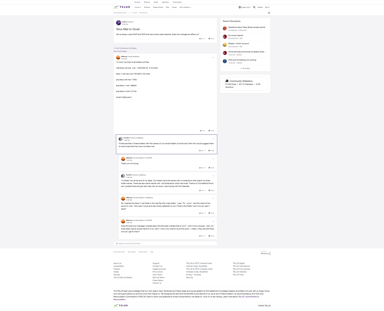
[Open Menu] (269, 12)
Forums (135, 12)
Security (189, 277)
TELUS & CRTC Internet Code (199, 263)
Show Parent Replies (120, 51)
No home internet (235, 35)
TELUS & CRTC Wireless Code (199, 269)
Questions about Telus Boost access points (246, 27)
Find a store (158, 272)
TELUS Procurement (241, 269)
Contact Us (157, 266)
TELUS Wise (238, 275)
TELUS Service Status (123, 277)
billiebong (124, 56)
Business (147, 2)
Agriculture (165, 2)
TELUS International (241, 266)
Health (156, 2)
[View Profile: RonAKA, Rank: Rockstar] (121, 139)
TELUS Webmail (239, 272)
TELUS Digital (238, 263)
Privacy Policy (142, 252)
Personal (137, 2)
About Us (118, 263)
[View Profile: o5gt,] (225, 37)
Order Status (158, 280)
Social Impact (177, 2)
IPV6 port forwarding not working (242, 60)
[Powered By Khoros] (265, 253)
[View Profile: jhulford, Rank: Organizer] (118, 22)
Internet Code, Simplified (196, 266)
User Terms (157, 275)
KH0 (241, 46)
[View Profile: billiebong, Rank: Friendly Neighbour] (118, 57)
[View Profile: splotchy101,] (225, 28)
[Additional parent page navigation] (129, 12)
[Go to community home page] (122, 7)
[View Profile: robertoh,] (225, 61)
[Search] (254, 7)
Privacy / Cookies (193, 275)
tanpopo (239, 54)
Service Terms (158, 277)
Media (116, 272)
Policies (117, 275)
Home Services (143, 12)
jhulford (124, 22)
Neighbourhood (159, 269)
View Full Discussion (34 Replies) (126, 48)
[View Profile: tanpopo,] (225, 53)
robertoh (239, 62)
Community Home (119, 252)
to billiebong (139, 138)
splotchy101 (242, 30)
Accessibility (119, 266)
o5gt (241, 38)
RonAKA (126, 138)
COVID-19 (157, 283)
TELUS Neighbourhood (120, 12)
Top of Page (131, 252)
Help (151, 252)
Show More (246, 68)
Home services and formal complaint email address (246, 52)
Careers (117, 269)
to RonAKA (148, 158)
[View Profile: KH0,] (225, 45)
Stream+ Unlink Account (238, 43)
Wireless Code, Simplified (197, 272)
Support (156, 263)
